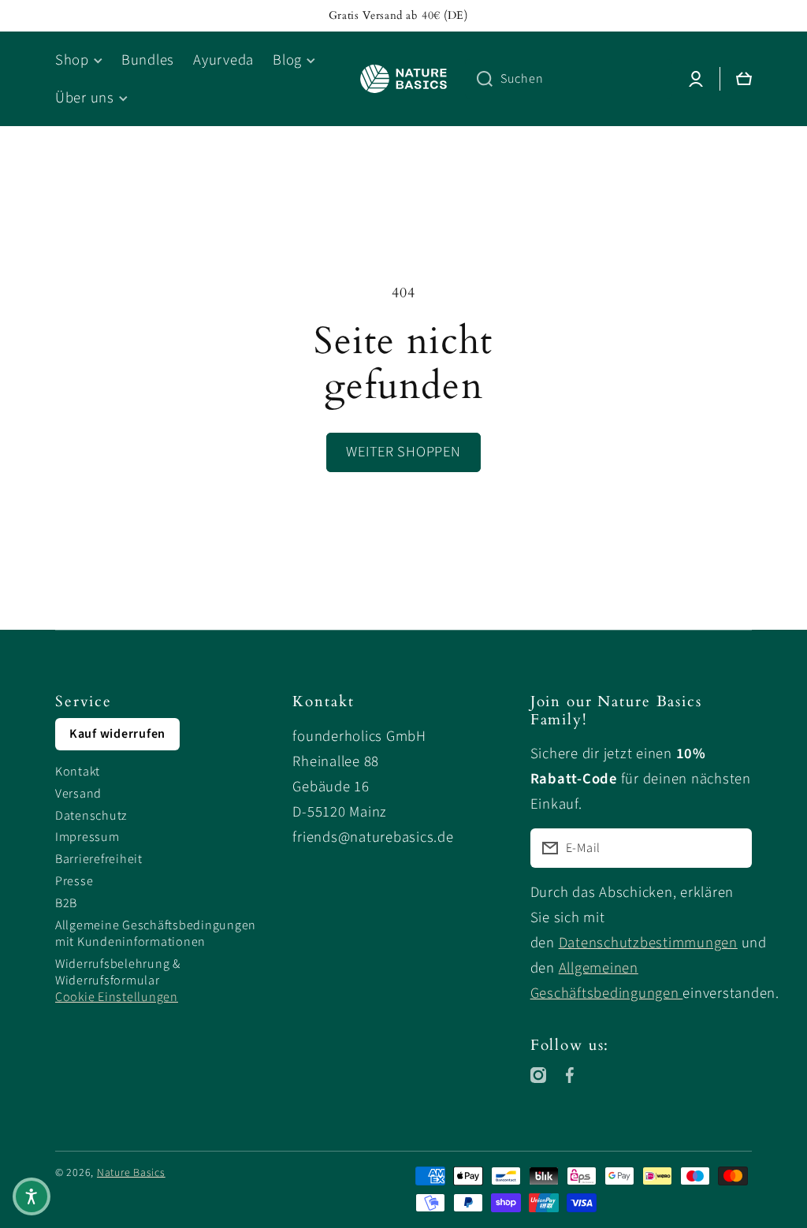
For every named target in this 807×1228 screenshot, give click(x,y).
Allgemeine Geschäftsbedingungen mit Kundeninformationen (155, 934)
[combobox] (568, 79)
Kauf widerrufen (117, 733)
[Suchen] (479, 79)
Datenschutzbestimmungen (648, 942)
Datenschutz (91, 815)
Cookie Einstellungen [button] (116, 997)
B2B (66, 903)
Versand (78, 793)
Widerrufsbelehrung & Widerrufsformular (117, 972)
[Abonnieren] (732, 848)
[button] (31, 1196)
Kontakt (77, 771)
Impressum (87, 837)
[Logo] (403, 79)
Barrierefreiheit (99, 859)
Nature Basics (131, 1173)
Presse (74, 881)
